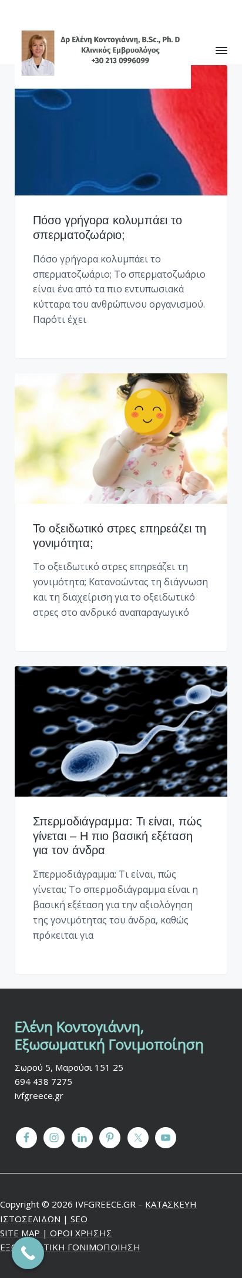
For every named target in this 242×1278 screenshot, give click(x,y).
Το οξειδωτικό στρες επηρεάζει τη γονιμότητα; (119, 535)
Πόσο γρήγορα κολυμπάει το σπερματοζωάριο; (107, 227)
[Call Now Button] (28, 1253)
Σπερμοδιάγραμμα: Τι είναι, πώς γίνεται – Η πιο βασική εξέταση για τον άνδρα (117, 836)
